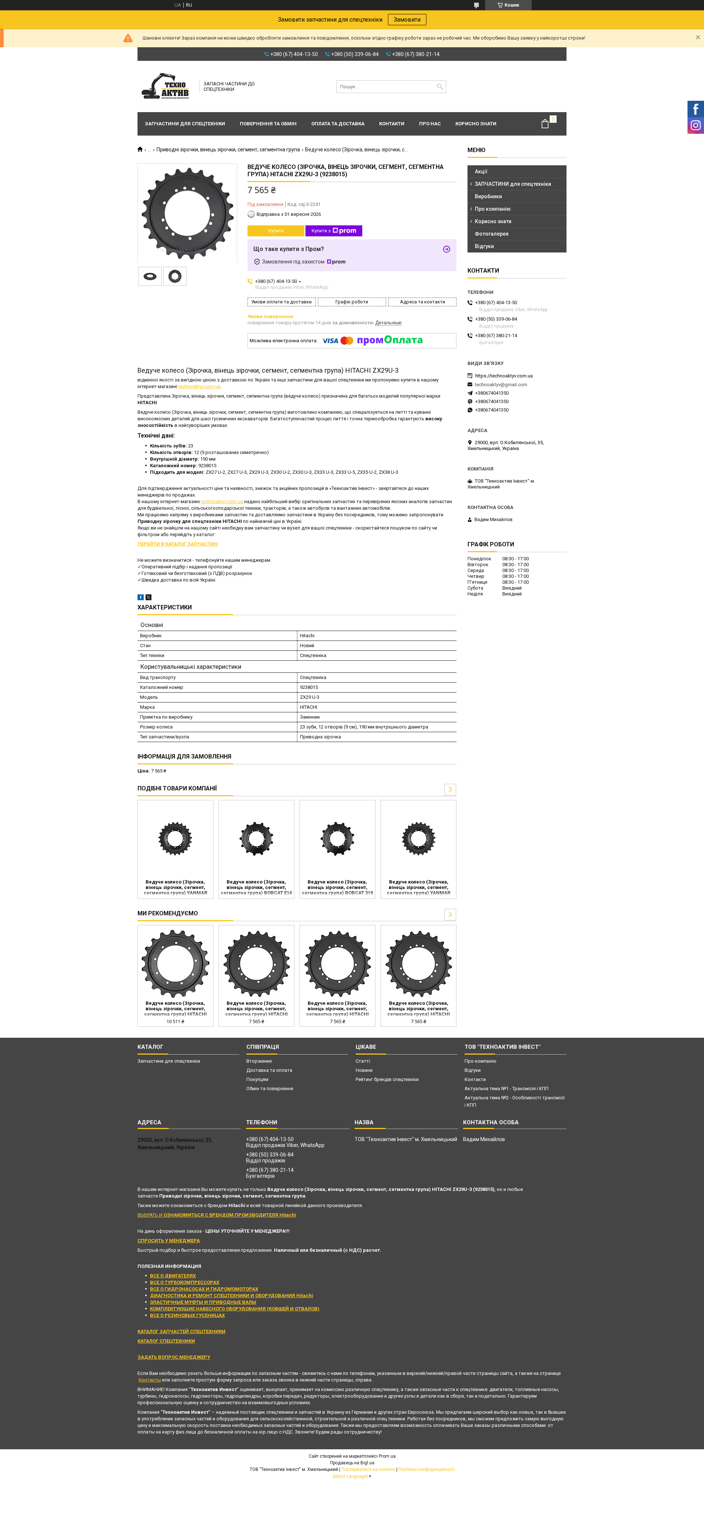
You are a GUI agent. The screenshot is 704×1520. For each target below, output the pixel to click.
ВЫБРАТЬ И (217, 1215)
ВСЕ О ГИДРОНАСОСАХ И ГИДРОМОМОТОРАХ (204, 1289)
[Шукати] (439, 86)
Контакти (391, 123)
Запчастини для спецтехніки (185, 123)
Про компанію (493, 209)
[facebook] (141, 598)
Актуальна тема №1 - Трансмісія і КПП (507, 1088)
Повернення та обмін (268, 123)
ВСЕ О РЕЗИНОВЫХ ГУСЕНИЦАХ (187, 1315)
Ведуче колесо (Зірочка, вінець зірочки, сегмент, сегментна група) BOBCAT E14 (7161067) (256, 888)
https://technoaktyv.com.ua (504, 376)
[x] (148, 598)
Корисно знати (475, 123)
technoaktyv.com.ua (199, 386)
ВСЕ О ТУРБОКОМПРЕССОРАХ (184, 1282)
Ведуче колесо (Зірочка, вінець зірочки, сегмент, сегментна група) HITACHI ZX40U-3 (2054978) (175, 1009)
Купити (276, 230)
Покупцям (257, 1079)
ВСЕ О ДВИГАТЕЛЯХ (173, 1276)
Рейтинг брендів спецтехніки (387, 1079)
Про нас (430, 123)
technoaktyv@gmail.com (501, 384)
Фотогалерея (492, 234)
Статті (363, 1061)
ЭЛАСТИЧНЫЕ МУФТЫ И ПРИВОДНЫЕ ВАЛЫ (203, 1302)
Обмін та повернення (269, 1088)
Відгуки (484, 246)
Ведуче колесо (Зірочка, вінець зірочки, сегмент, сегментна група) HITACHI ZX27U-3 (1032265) (418, 1009)
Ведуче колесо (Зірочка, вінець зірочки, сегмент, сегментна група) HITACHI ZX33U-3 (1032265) (337, 1009)
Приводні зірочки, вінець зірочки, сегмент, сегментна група (228, 149)
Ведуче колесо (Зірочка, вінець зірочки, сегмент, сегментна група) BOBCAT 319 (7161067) (337, 888)
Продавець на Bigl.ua (352, 1462)
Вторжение (259, 1061)
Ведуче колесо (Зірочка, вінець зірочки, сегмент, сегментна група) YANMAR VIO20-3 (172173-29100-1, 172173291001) (418, 888)
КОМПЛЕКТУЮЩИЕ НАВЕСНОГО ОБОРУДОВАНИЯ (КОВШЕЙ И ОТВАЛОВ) (234, 1308)
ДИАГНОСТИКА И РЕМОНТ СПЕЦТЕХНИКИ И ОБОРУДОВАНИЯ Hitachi (231, 1295)
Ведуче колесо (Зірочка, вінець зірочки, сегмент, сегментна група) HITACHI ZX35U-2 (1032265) (256, 1009)
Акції (481, 171)
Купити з (321, 230)
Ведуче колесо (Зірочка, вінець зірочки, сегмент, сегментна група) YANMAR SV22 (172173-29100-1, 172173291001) (175, 888)
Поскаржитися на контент (368, 1469)
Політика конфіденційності (427, 1469)
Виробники (488, 196)
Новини (364, 1070)
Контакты (150, 1380)
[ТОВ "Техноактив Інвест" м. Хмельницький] (166, 86)
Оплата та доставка (337, 123)
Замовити (407, 19)
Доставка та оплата (269, 1070)
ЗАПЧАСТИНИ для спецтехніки (513, 184)
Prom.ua (387, 1456)
